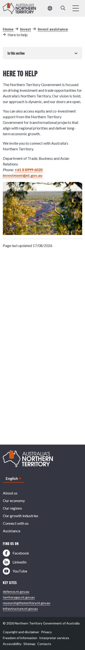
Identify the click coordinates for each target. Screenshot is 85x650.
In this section (16, 53)
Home (8, 29)
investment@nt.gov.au (22, 175)
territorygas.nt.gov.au (19, 597)
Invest (25, 29)
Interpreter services (54, 638)
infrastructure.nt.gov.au (20, 609)
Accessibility (12, 644)
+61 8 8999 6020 (28, 169)
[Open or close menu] (75, 8)
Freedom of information (20, 638)
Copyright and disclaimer (21, 632)
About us (10, 493)
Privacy (46, 632)
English (12, 478)
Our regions (12, 508)
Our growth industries (20, 515)
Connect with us (16, 523)
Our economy (14, 500)
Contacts (44, 644)
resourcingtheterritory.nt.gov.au (26, 603)
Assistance (11, 531)
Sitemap (29, 644)
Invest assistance (53, 29)
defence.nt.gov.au (16, 591)
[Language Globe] (49, 8)
